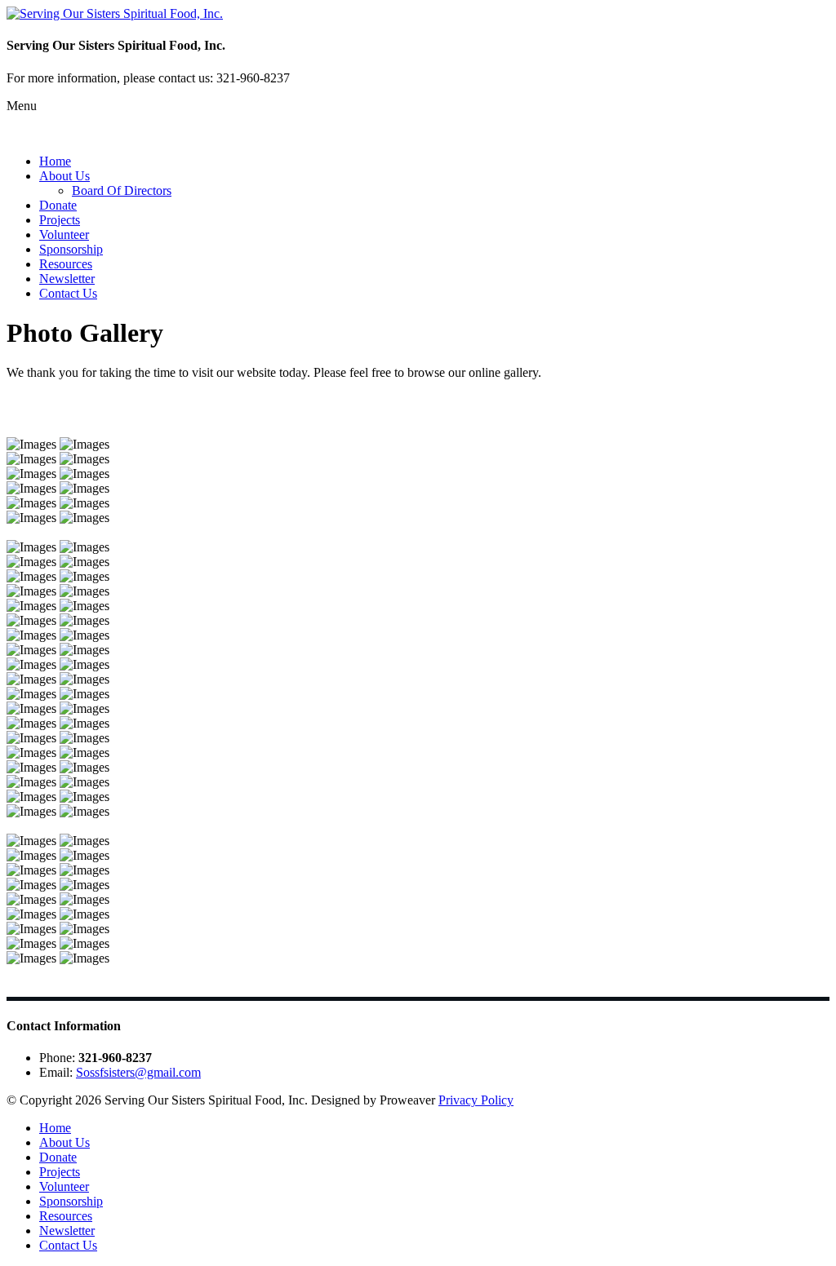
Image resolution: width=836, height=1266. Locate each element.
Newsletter (67, 279)
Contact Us (68, 293)
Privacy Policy (476, 1100)
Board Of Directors (121, 190)
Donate (58, 205)
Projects (59, 220)
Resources (65, 264)
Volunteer (64, 234)
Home (55, 161)
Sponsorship (71, 249)
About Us (64, 176)
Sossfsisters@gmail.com (138, 1072)
